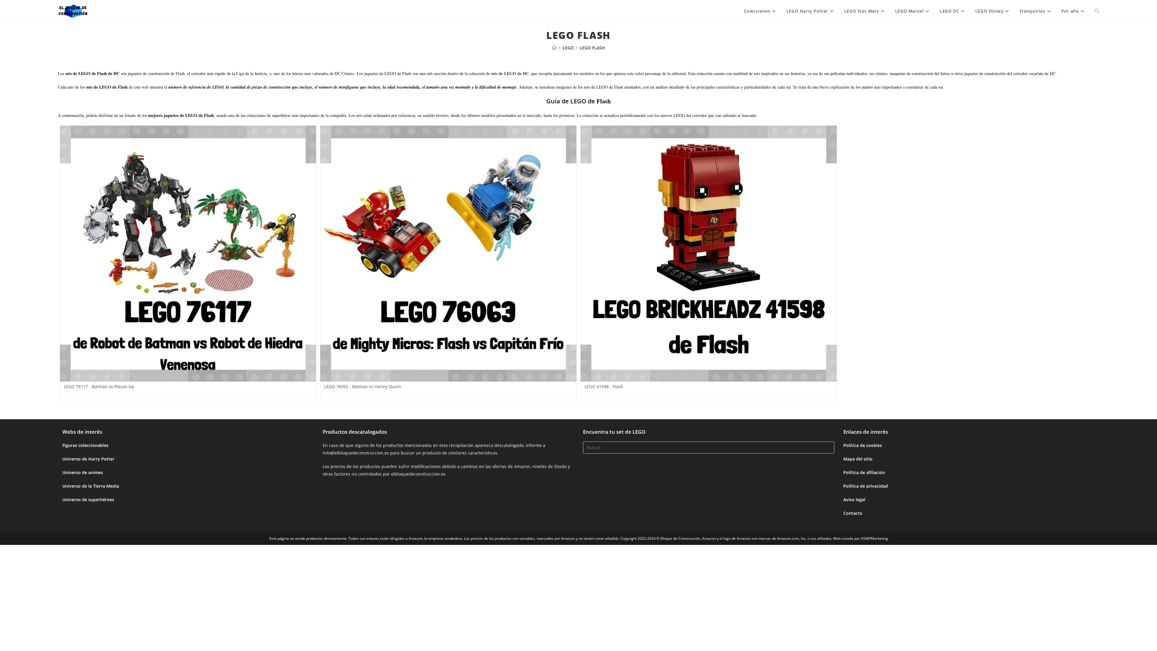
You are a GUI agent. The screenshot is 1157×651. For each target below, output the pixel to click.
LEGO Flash (592, 48)
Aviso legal (854, 499)
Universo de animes (82, 472)
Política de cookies (862, 445)
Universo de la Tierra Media (90, 486)
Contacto (852, 513)
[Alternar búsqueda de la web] (1097, 11)
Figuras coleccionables (85, 445)
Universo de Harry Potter (88, 459)
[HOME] (554, 48)
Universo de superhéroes (88, 499)
